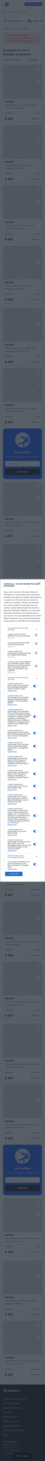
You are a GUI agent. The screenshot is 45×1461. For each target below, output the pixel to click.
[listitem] (22, 629)
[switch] (35, 635)
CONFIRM (13, 874)
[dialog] (22, 730)
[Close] (40, 584)
